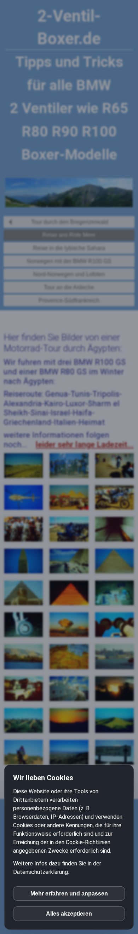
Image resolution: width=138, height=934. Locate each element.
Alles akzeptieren (69, 914)
